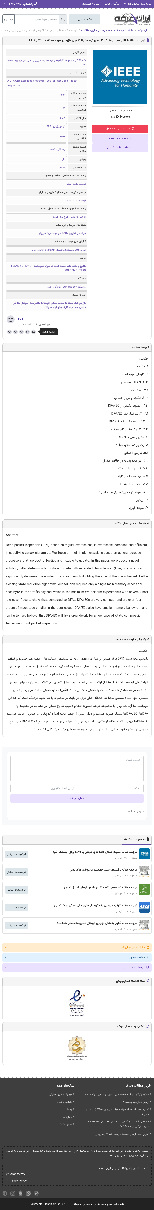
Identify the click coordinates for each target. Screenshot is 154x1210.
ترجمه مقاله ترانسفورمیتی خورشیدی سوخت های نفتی (103, 870)
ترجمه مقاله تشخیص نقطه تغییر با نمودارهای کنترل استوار (100, 887)
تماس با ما (66, 1125)
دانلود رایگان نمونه (118, 138)
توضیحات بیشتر (16, 854)
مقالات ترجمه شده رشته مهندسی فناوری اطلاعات (107, 30)
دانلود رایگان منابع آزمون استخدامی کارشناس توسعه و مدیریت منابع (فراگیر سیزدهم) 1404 (115, 1124)
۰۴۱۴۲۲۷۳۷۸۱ (18, 1174)
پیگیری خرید (112, 4)
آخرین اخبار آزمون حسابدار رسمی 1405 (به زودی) (122, 1134)
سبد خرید (82, 19)
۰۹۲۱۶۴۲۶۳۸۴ (18, 1181)
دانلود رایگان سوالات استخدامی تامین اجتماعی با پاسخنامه (117, 1095)
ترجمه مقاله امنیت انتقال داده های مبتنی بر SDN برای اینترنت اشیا (95, 852)
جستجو (8, 19)
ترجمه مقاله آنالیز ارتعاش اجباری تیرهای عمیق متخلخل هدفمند (97, 923)
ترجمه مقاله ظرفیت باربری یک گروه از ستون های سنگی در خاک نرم (95, 905)
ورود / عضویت (90, 4)
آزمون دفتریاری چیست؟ (136, 1102)
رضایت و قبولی (64, 1102)
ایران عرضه (143, 30)
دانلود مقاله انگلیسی (119, 148)
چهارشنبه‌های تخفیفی (60, 1095)
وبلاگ (69, 1110)
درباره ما (67, 1117)
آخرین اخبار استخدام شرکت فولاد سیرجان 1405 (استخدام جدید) (117, 1112)
